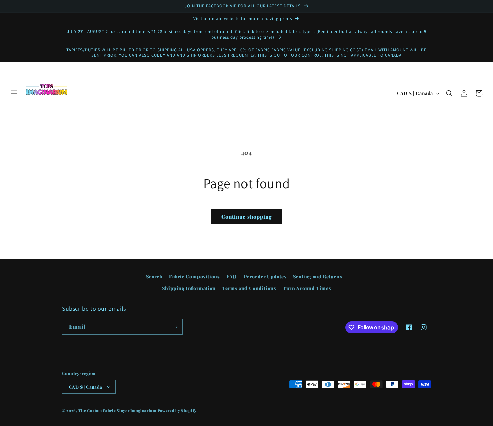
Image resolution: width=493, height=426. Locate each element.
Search (154, 276)
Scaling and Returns (317, 276)
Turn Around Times (307, 288)
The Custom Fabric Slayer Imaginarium (117, 410)
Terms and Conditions (249, 288)
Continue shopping (246, 216)
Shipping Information (189, 288)
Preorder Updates (265, 276)
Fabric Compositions (194, 276)
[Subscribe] (175, 327)
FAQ (231, 276)
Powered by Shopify (177, 410)
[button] (14, 93)
